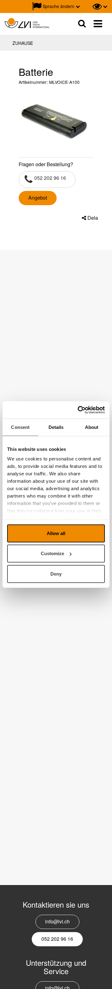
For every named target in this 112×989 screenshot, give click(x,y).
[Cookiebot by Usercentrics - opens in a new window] (79, 410)
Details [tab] (56, 427)
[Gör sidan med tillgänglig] (99, 6)
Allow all (56, 533)
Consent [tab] (20, 427)
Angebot (37, 197)
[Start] (27, 23)
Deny (56, 573)
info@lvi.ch (57, 921)
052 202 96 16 (50, 177)
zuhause (22, 43)
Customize (52, 553)
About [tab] (92, 427)
